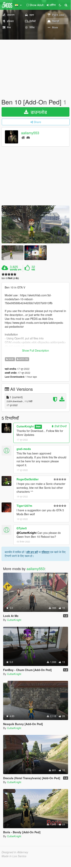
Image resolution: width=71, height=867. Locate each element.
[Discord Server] (28, 137)
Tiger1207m (24, 506)
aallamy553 (30, 132)
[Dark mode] (60, 5)
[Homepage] (23, 137)
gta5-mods (24, 449)
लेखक (38, 426)
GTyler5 (22, 528)
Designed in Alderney (15, 852)
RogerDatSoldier (28, 479)
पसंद (33, 269)
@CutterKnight (27, 533)
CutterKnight (25, 426)
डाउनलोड (38, 111)
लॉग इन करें (32, 552)
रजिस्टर (45, 552)
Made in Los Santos (14, 856)
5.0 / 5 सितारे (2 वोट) (10, 278)
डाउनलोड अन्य (15, 269)
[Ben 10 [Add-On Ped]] (35, 224)
